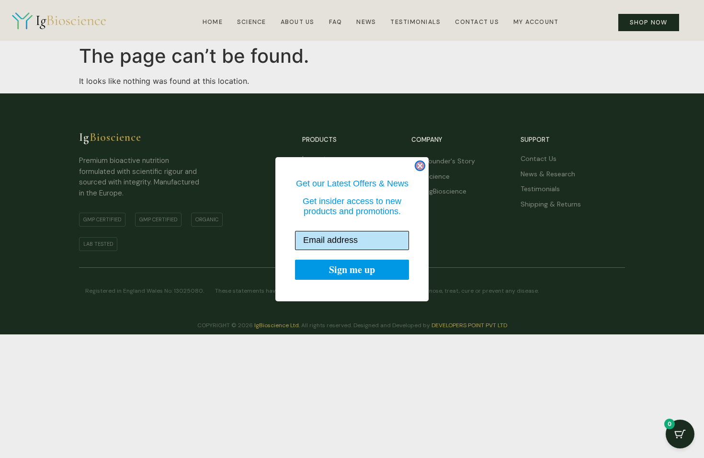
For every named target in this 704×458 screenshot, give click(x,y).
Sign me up (352, 269)
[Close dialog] (420, 166)
